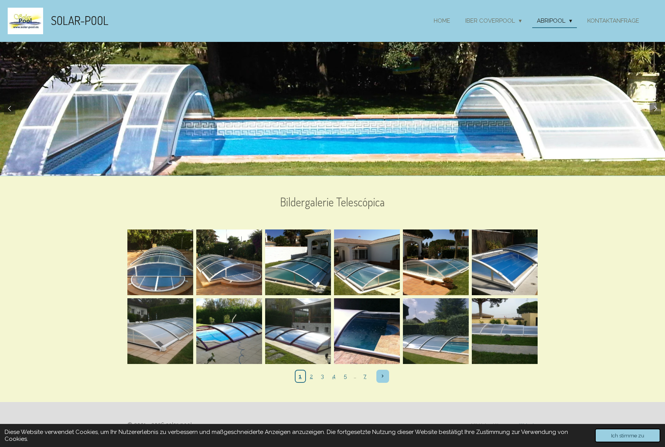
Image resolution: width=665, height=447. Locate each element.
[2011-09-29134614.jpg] (504, 262)
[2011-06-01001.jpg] (298, 262)
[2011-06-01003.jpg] (435, 262)
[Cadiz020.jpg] (504, 331)
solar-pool (80, 20)
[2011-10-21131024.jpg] (160, 331)
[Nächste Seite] (382, 376)
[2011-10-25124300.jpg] (298, 331)
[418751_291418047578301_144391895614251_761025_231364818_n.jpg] (366, 331)
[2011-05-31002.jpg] (160, 262)
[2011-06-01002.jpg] (366, 262)
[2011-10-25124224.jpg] (229, 331)
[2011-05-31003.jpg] (229, 262)
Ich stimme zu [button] (627, 435)
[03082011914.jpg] (435, 331)
